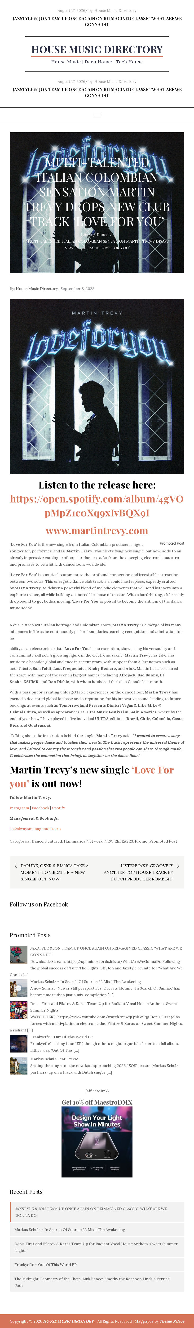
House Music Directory (115, 10)
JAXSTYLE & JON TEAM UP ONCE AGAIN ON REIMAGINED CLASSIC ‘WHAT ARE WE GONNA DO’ (97, 21)
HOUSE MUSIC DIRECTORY (97, 49)
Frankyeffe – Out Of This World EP (45, 1264)
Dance (37, 841)
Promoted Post (163, 841)
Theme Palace (171, 1321)
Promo (141, 841)
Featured (53, 841)
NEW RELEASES (118, 841)
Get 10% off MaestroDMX (97, 1102)
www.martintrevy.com (97, 530)
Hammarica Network (83, 841)
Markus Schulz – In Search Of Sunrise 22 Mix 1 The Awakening (69, 1229)
